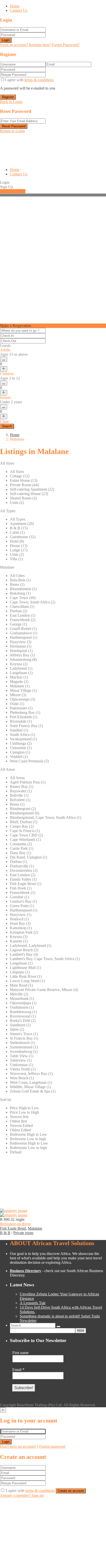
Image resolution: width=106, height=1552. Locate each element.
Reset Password (13, 126)
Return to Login (12, 131)
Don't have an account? (18, 1446)
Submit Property (12, 191)
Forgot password (52, 1446)
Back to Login (11, 102)
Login (6, 40)
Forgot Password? (66, 45)
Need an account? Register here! (25, 45)
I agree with (29, 80)
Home (14, 6)
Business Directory (25, 1271)
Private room (23, 1233)
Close (4, 421)
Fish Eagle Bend (13, 1228)
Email (18, 1370)
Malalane (35, 1228)
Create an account (71, 1491)
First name (20, 1353)
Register (8, 97)
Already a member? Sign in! (22, 1495)
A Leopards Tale (33, 1303)
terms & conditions (39, 80)
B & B (5, 1233)
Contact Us (18, 10)
